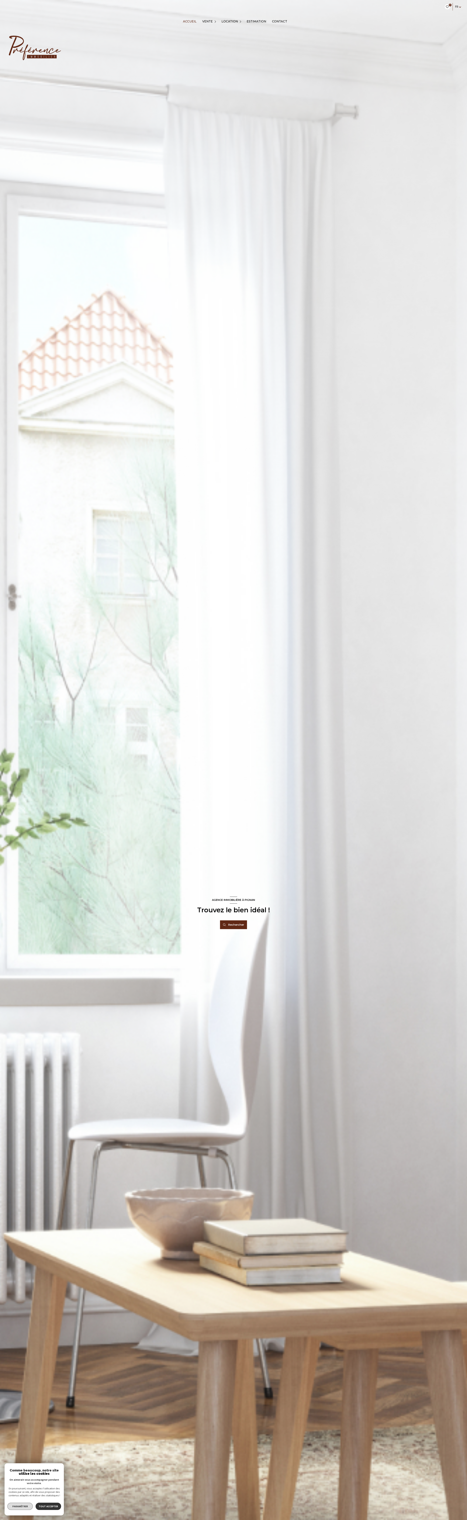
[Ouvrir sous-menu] (216, 22)
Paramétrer (20, 1506)
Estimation (256, 21)
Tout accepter (48, 1506)
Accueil (189, 21)
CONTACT (279, 21)
